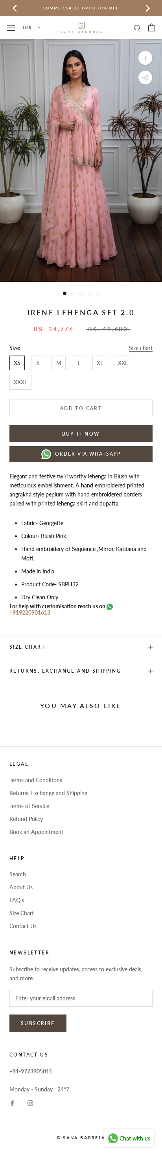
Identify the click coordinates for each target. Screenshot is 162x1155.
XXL (123, 362)
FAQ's (16, 900)
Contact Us (23, 926)
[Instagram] (30, 1102)
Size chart (141, 348)
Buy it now (81, 434)
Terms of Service (29, 806)
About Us (21, 887)
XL (100, 362)
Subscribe (38, 1023)
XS (17, 362)
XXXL (20, 382)
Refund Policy (26, 819)
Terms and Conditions (35, 780)
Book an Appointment (36, 831)
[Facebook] (12, 1102)
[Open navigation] (11, 27)
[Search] (137, 27)
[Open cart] (151, 27)
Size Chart (21, 913)
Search (17, 874)
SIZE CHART (27, 647)
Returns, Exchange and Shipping (65, 671)
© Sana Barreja (81, 1137)
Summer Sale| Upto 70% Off (81, 7)
